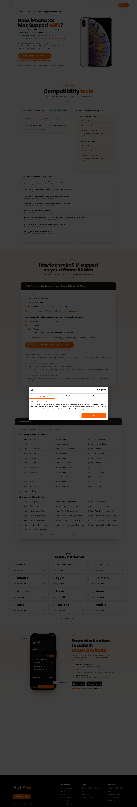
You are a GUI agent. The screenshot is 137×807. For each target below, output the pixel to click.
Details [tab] (68, 396)
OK (94, 416)
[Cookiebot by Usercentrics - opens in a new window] (98, 390)
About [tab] (95, 396)
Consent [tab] (42, 396)
